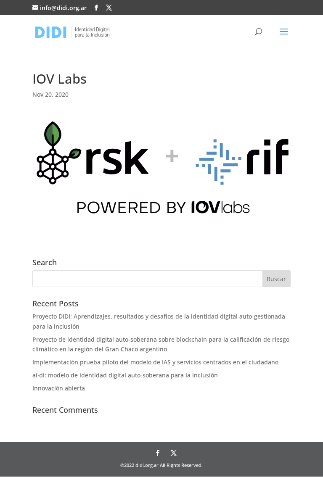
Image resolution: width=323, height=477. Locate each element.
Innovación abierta (58, 388)
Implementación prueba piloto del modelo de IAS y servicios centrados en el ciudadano (155, 362)
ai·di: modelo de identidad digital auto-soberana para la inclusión (125, 375)
